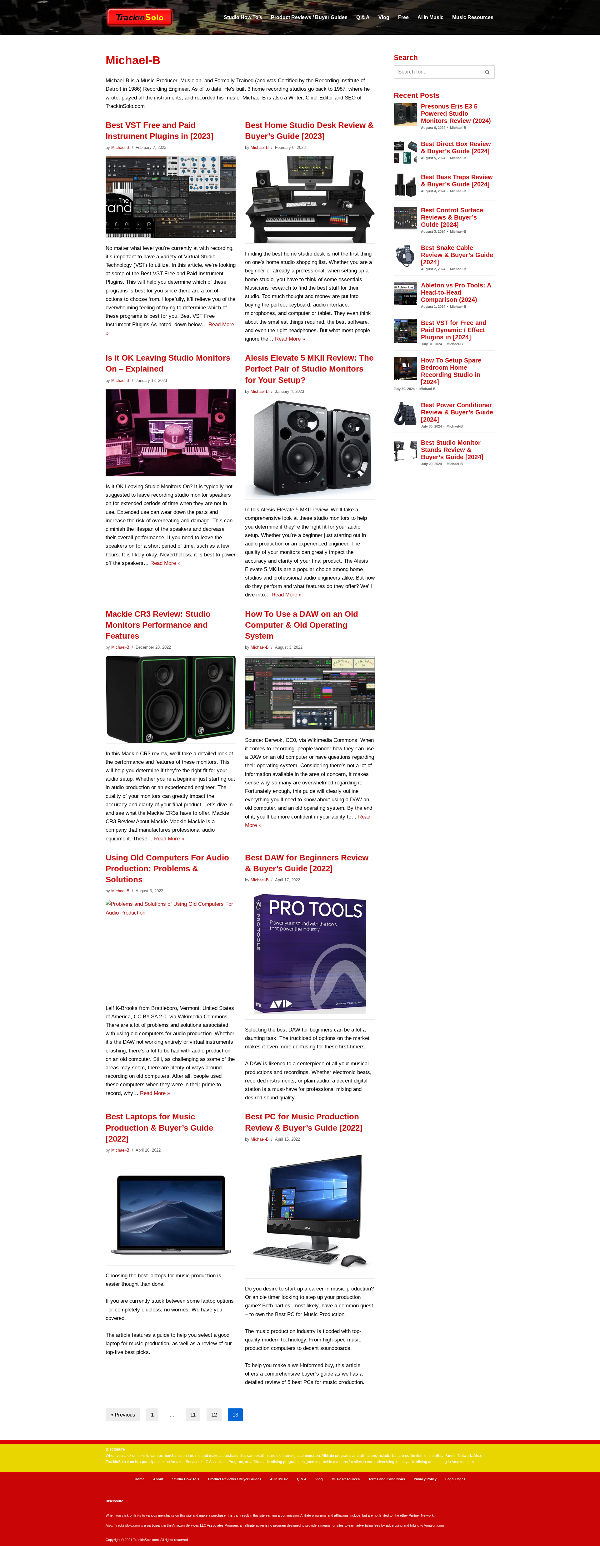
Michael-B (120, 147)
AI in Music (430, 17)
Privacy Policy (425, 1479)
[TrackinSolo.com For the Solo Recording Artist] (140, 17)
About (158, 1479)
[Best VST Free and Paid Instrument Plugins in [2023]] (171, 196)
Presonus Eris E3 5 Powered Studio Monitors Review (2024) (456, 113)
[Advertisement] (444, 721)
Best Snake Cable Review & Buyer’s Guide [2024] (457, 255)
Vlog (383, 17)
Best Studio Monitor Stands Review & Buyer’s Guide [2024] (452, 449)
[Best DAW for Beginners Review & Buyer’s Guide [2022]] (310, 954)
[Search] (488, 72)
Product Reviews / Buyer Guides (309, 17)
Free (403, 17)
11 (193, 1415)
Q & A (363, 17)
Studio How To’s (243, 17)
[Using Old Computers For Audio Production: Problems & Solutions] (171, 948)
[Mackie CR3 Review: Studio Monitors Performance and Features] (171, 699)
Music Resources (472, 17)
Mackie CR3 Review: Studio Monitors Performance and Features (158, 625)
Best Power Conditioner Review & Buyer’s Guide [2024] (457, 412)
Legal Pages (455, 1479)
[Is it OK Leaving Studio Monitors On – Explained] (171, 432)
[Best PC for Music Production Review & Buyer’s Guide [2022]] (310, 1213)
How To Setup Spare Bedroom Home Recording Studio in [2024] (451, 371)
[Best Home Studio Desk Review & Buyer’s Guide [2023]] (310, 199)
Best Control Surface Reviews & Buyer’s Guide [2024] (452, 217)
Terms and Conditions (386, 1479)
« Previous (122, 1415)
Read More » (290, 339)
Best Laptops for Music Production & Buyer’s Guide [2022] (159, 1127)
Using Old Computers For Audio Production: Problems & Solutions (167, 868)
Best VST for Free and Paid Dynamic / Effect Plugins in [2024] (453, 330)
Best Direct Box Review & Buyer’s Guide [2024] (456, 147)
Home (139, 1479)
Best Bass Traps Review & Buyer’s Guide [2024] (457, 181)
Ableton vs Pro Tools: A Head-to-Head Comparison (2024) (456, 292)
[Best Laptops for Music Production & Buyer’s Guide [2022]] (171, 1212)
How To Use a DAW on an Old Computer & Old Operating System (301, 625)
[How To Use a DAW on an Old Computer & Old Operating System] (310, 693)
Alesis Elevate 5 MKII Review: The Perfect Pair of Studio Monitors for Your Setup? (309, 368)
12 (214, 1415)
